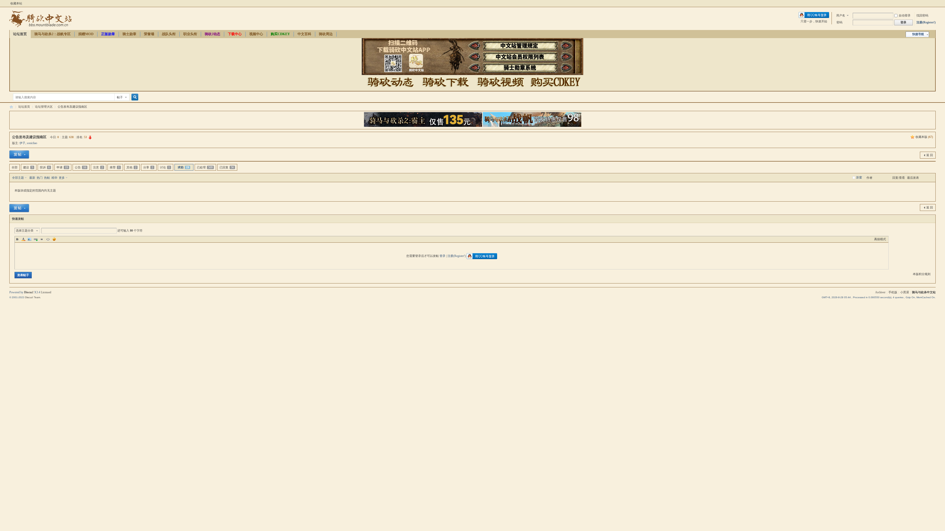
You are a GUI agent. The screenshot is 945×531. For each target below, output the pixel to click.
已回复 (227, 167)
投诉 (45, 167)
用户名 (840, 15)
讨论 (165, 167)
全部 (14, 167)
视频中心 (256, 34)
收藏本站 (16, 3)
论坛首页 (20, 34)
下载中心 (235, 34)
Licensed (46, 292)
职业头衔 (190, 34)
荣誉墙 (149, 34)
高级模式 (880, 239)
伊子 (22, 143)
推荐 (115, 167)
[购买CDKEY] (555, 88)
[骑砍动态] (390, 88)
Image (29, 239)
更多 (62, 177)
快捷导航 (918, 34)
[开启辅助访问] (934, 3)
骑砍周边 (326, 34)
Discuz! (28, 292)
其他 (131, 167)
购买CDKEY (280, 34)
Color (23, 239)
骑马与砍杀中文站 (924, 292)
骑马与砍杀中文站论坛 (11, 106)
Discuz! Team (32, 297)
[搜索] (134, 97)
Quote (41, 239)
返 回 (929, 155)
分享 (148, 167)
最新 (32, 177)
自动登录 (905, 15)
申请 (62, 167)
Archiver (880, 292)
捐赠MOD (86, 34)
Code (48, 239)
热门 (40, 177)
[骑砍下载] (445, 88)
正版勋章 (108, 34)
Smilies (54, 239)
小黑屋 (904, 292)
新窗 (859, 177)
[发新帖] (19, 154)
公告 (80, 167)
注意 (98, 167)
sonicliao (32, 143)
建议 (28, 167)
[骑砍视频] (500, 88)
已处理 (205, 167)
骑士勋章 (129, 34)
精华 (54, 177)
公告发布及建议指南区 (72, 106)
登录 (442, 256)
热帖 (47, 177)
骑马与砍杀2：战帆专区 (52, 34)
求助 (183, 167)
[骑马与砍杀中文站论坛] (40, 27)
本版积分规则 (921, 274)
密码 (839, 22)
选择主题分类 (24, 230)
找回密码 (922, 15)
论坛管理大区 (44, 106)
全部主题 (18, 177)
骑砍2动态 (212, 34)
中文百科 (304, 34)
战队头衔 (169, 34)
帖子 (120, 97)
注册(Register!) (926, 22)
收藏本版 (924, 137)
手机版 (892, 292)
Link (35, 239)
